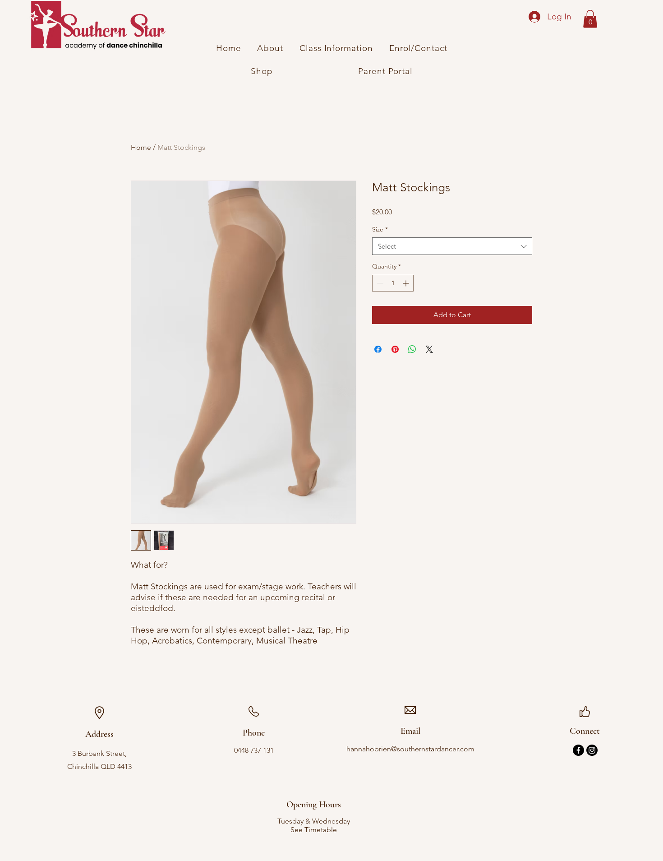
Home (141, 147)
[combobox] (452, 246)
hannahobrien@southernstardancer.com (410, 749)
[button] (590, 19)
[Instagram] (592, 750)
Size (380, 229)
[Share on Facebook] (378, 349)
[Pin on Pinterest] (395, 349)
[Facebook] (578, 750)
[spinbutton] (393, 283)
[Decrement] (379, 283)
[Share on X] (429, 349)
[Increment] (406, 283)
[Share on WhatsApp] (412, 349)
